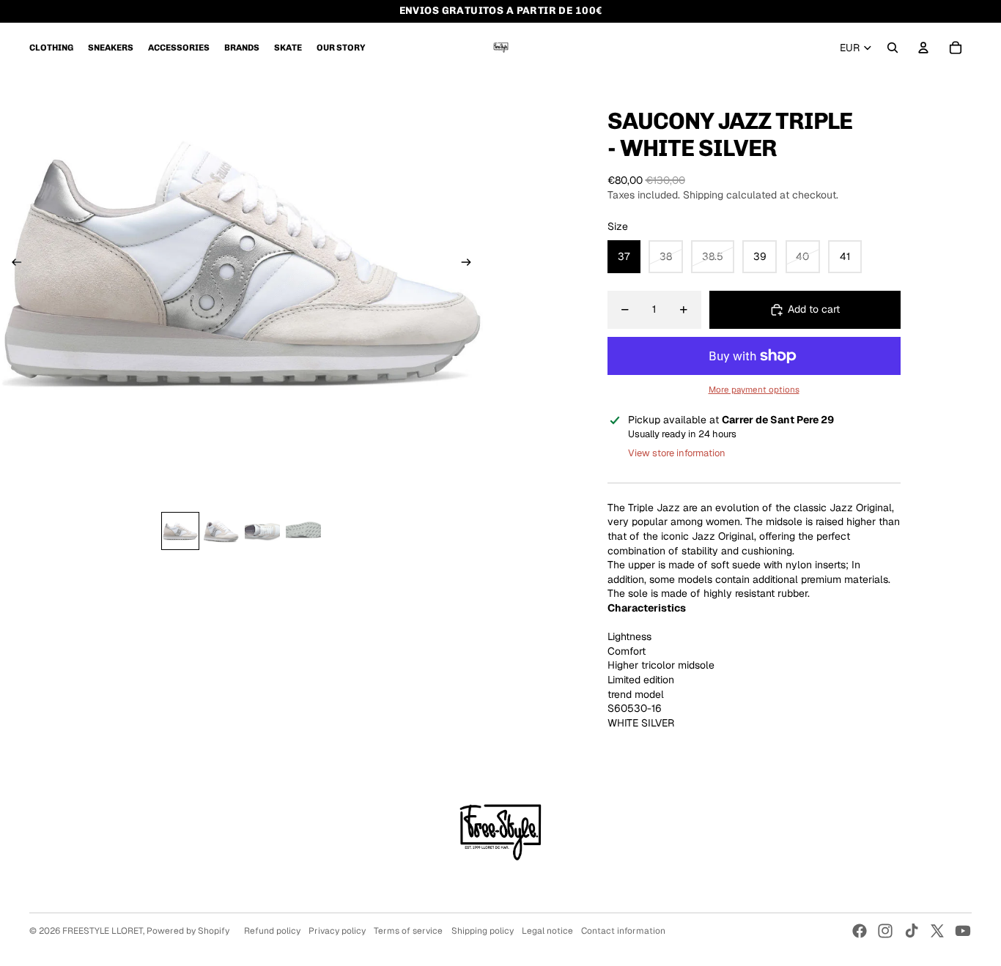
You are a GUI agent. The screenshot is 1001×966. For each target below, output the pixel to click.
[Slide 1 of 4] (180, 531)
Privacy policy (337, 931)
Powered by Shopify (188, 931)
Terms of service (408, 931)
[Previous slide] (12, 264)
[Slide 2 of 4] (221, 531)
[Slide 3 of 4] (262, 531)
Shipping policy (482, 931)
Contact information (623, 931)
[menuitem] (51, 47)
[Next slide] (471, 264)
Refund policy (272, 931)
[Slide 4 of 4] (303, 531)
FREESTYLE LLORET (102, 931)
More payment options (754, 389)
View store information (676, 453)
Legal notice (547, 931)
